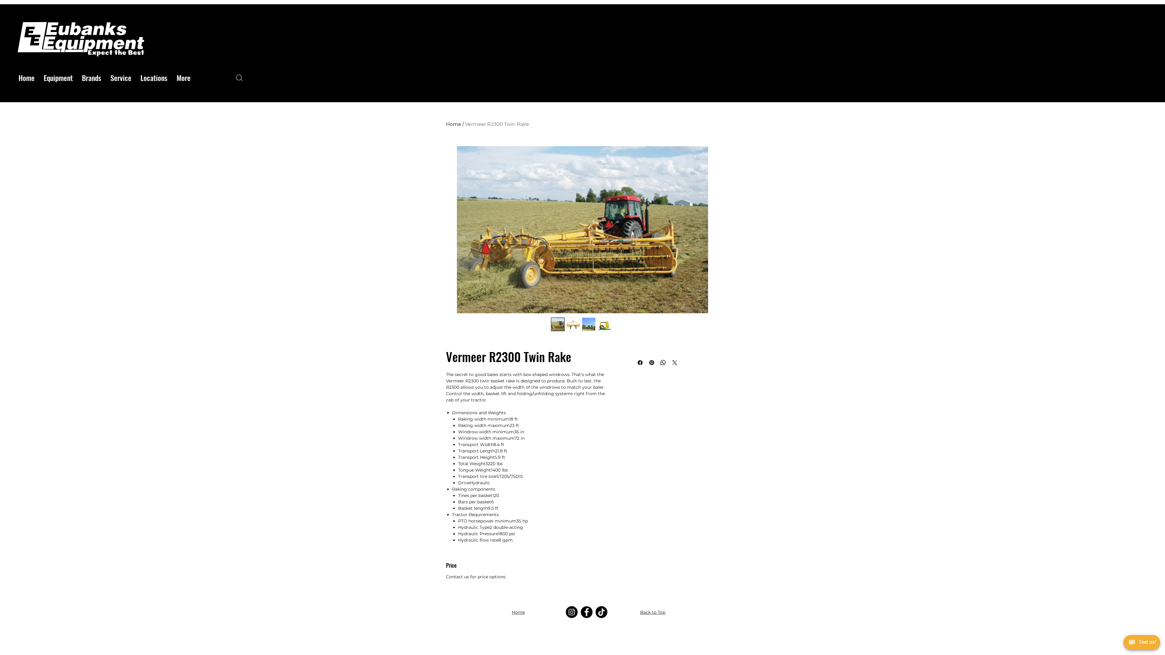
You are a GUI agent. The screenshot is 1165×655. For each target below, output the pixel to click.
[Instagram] (572, 612)
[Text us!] (1142, 643)
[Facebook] (587, 612)
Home (453, 124)
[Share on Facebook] (640, 362)
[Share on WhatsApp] (663, 362)
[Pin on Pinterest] (651, 362)
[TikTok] (601, 612)
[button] (58, 78)
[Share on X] (674, 362)
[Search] (239, 77)
